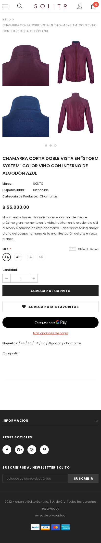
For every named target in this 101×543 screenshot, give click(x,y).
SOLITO (38, 183)
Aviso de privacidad (50, 515)
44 (6, 257)
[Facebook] (6, 449)
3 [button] (55, 145)
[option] (25, 88)
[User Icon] (80, 6)
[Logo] (50, 5)
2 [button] (51, 145)
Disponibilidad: (13, 190)
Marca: (7, 183)
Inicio (6, 19)
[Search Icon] (19, 6)
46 (18, 257)
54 (30, 257)
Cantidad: (10, 270)
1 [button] (46, 145)
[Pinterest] (44, 449)
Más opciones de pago (50, 333)
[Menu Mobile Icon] (5, 6)
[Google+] (19, 449)
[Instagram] (31, 449)
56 (41, 257)
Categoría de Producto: (20, 196)
